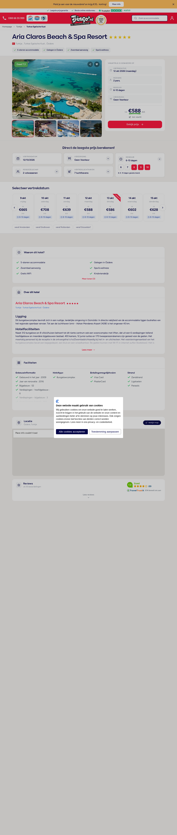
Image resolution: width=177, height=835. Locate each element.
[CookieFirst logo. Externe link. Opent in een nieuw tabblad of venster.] (57, 401)
